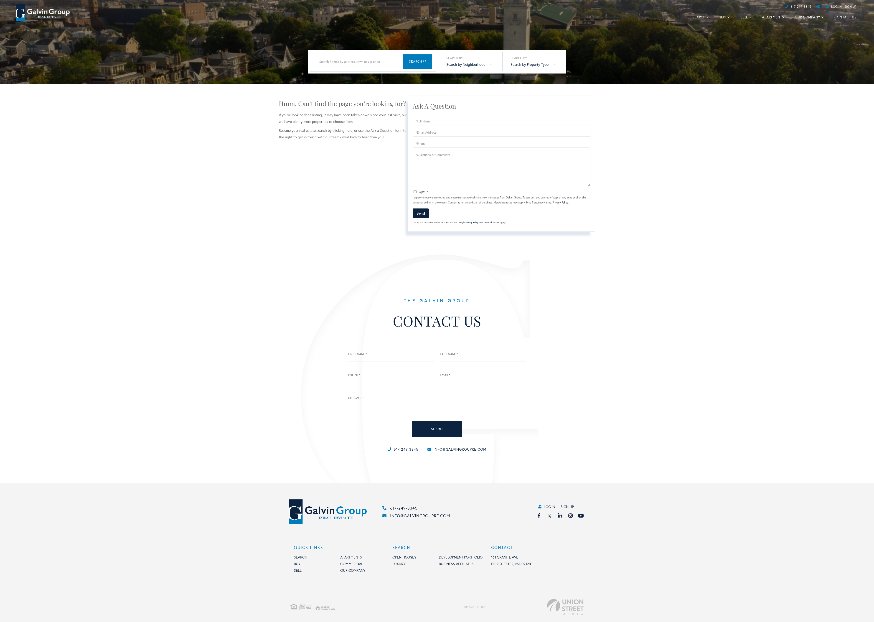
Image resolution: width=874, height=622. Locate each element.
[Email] (780, 7)
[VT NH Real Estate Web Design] (535, 607)
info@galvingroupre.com (460, 449)
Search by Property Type (530, 64)
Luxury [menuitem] (398, 564)
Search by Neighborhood (465, 64)
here (349, 130)
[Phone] (776, 7)
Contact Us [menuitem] (845, 17)
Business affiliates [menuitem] (456, 564)
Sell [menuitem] (744, 17)
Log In (836, 7)
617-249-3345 (800, 7)
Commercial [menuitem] (351, 564)
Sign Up (850, 7)
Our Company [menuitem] (807, 17)
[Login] (783, 7)
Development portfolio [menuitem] (461, 557)
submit (437, 429)
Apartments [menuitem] (773, 17)
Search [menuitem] (699, 17)
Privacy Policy (560, 202)
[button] (417, 61)
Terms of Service (491, 222)
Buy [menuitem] (723, 17)
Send (421, 213)
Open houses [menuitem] (404, 557)
